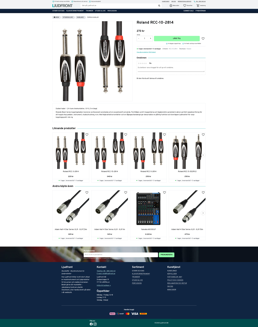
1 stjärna (139, 63)
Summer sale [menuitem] (189, 11)
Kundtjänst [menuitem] (165, 1)
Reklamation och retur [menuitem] (177, 283)
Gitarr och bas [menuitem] (58, 11)
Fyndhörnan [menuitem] (201, 11)
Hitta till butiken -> (104, 286)
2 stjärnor (140, 63)
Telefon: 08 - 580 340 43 (106, 271)
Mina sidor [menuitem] (171, 290)
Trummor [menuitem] (89, 11)
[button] (187, 5)
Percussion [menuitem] (112, 11)
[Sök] (159, 5)
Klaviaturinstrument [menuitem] (75, 11)
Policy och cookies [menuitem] (175, 280)
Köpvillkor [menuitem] (172, 274)
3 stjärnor (142, 63)
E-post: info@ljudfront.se (106, 274)
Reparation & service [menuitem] (184, 1)
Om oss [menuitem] (173, 1)
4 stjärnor (144, 63)
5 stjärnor (146, 63)
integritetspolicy (116, 258)
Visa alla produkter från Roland (146, 52)
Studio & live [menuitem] (100, 11)
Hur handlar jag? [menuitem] (174, 277)
